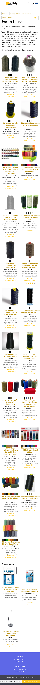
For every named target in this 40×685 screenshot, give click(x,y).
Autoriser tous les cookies (31, 681)
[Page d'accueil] (12, 5)
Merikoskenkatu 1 (20, 659)
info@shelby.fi (20, 671)
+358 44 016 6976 (21, 669)
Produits (5, 14)
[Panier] (32, 3)
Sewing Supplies (7, 17)
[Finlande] (37, 3)
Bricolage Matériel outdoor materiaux (21, 14)
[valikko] (2, 4)
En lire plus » (29, 678)
